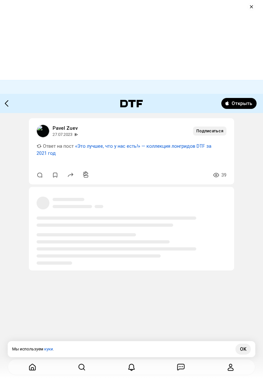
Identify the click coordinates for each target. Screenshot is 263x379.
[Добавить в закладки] (55, 175)
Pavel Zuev (65, 128)
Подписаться (209, 130)
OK (243, 349)
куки (48, 349)
